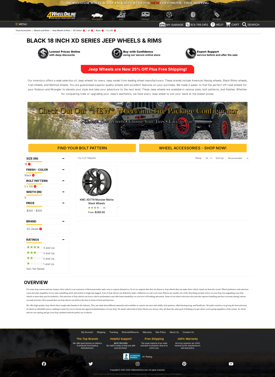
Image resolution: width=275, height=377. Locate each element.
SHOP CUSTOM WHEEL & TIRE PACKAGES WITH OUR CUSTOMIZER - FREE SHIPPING (137, 3)
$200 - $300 (34, 210)
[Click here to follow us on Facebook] (44, 364)
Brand (45, 221)
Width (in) (45, 192)
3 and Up (48, 253)
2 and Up (48, 258)
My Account (87, 332)
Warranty (147, 332)
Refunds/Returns (130, 332)
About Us (174, 332)
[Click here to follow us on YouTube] (231, 364)
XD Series (33, 228)
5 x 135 (29, 186)
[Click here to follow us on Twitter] (91, 364)
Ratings (45, 240)
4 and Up (49, 247)
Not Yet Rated (35, 268)
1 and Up (48, 264)
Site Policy (160, 332)
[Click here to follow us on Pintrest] (184, 364)
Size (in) (45, 158)
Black (28, 175)
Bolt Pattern (45, 181)
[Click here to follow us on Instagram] (137, 364)
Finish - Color (45, 170)
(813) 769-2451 (121, 343)
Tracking (113, 332)
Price (45, 203)
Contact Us (188, 332)
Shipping (101, 332)
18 (26, 164)
